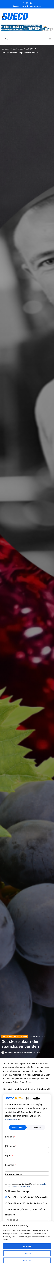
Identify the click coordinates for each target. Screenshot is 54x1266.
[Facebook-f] (23, 3)
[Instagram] (27, 3)
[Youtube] (30, 3)
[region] (27, 1243)
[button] (50, 39)
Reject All (27, 1260)
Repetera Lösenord (15, 1174)
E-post (9, 1156)
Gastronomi (18, 49)
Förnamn (10, 1137)
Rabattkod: (10, 1215)
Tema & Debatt (20, 1037)
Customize (27, 1253)
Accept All (27, 1246)
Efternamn (10, 1146)
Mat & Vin (30, 49)
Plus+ (11, 1120)
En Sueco (6, 49)
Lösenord (10, 1165)
